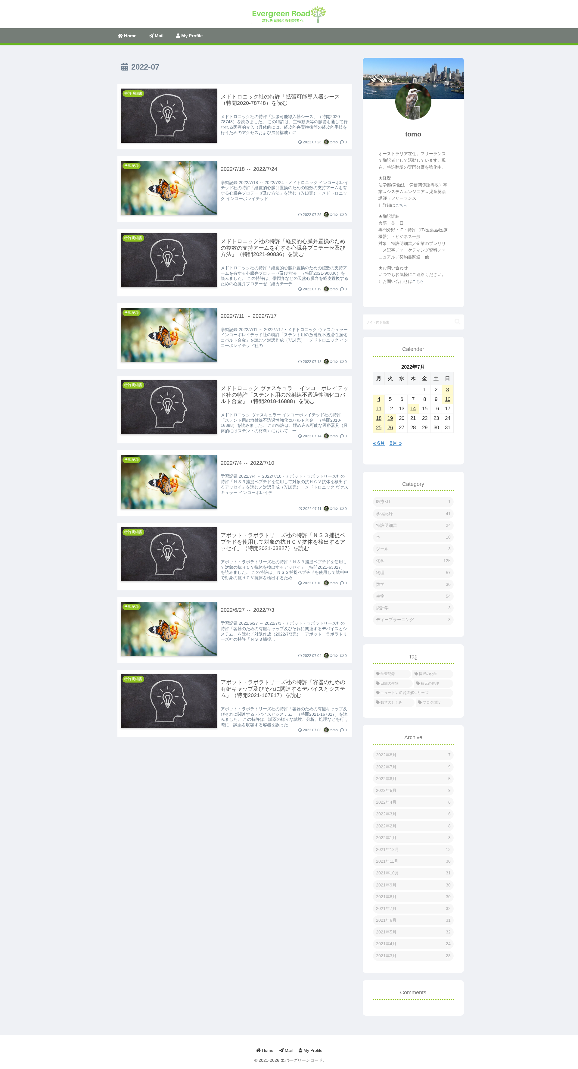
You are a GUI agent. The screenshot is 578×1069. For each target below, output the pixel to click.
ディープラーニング (413, 619)
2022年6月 (413, 778)
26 (390, 427)
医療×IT (413, 501)
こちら (401, 205)
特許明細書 (413, 525)
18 (378, 418)
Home (267, 1050)
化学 (413, 560)
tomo (413, 134)
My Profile (312, 1050)
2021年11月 (413, 861)
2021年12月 (413, 849)
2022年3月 (413, 813)
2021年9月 (413, 885)
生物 (413, 596)
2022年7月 (413, 766)
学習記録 (413, 513)
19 (390, 418)
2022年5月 (413, 790)
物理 (413, 572)
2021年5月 (413, 932)
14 (413, 408)
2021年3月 (413, 955)
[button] (457, 321)
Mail (288, 1050)
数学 (413, 584)
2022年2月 (413, 826)
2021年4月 (413, 943)
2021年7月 (413, 908)
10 (447, 399)
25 (378, 427)
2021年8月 (413, 896)
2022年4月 (413, 802)
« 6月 (379, 443)
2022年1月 (413, 837)
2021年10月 (413, 873)
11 (378, 408)
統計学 (413, 607)
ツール (413, 548)
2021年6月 (413, 920)
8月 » (396, 443)
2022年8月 (413, 754)
